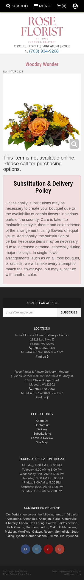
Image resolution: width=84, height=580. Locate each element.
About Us (42, 420)
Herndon (32, 527)
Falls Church (15, 527)
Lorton (43, 527)
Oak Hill (55, 527)
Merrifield (24, 531)
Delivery (42, 429)
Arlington (45, 518)
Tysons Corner (26, 536)
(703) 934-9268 (44, 51)
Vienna (42, 536)
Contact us (42, 425)
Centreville (69, 518)
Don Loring (37, 523)
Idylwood (72, 536)
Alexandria (14, 518)
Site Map (42, 442)
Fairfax (51, 523)
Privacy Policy (24, 574)
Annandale (30, 518)
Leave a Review (42, 438)
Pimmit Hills (56, 536)
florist (15, 514)
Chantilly (11, 523)
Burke (57, 518)
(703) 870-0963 (44, 388)
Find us (41, 356)
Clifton (23, 523)
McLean (10, 531)
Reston (48, 531)
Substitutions (42, 433)
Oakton (37, 531)
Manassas (69, 527)
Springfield (62, 531)
